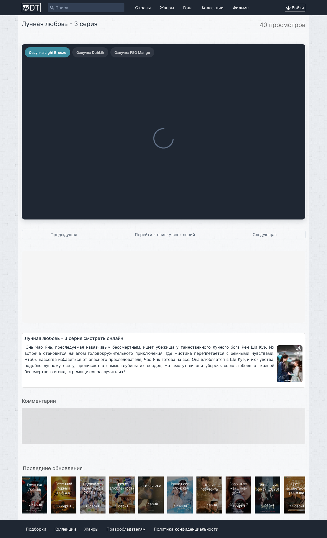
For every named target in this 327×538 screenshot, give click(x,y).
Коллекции (213, 7)
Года (188, 7)
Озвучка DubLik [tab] (90, 52)
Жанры (167, 7)
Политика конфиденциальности (186, 529)
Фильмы (241, 7)
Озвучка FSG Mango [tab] (132, 52)
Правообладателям (126, 529)
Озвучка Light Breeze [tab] (47, 52)
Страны (143, 7)
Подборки (36, 529)
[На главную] (31, 7)
